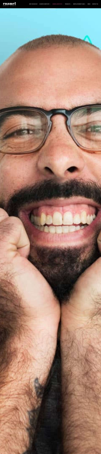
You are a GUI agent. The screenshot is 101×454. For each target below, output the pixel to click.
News (89, 4)
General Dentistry (57, 4)
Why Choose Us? (33, 4)
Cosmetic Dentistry (44, 4)
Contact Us (95, 4)
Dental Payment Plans (79, 4)
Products (67, 4)
